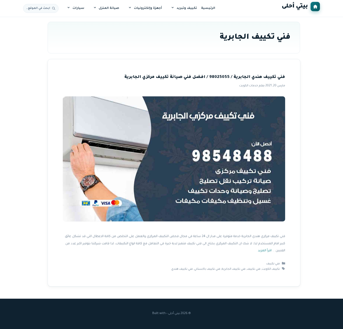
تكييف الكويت (271, 269)
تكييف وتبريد (187, 8)
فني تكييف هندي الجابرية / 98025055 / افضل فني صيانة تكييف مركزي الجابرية (204, 77)
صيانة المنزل (109, 8)
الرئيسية (208, 8)
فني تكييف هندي (182, 269)
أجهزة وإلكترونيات (148, 8)
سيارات (78, 8)
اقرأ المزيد (264, 251)
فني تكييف (273, 264)
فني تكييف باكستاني (207, 269)
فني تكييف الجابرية (233, 269)
